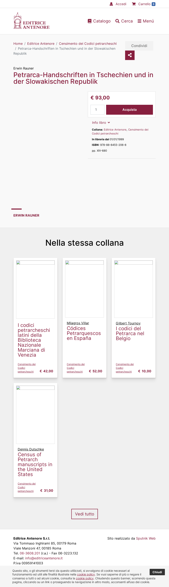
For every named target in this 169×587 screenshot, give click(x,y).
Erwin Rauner (23, 68)
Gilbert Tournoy (128, 323)
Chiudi (157, 572)
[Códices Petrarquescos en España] (84, 288)
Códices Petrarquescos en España (84, 333)
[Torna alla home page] (31, 27)
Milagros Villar (78, 323)
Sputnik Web (146, 538)
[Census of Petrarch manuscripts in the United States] (35, 414)
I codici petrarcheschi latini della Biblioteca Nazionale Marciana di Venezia (34, 340)
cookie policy (86, 574)
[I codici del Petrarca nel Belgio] (133, 289)
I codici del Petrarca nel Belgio (130, 333)
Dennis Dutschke (31, 449)
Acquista (129, 109)
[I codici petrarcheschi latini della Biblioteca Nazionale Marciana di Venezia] (35, 289)
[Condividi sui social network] (130, 55)
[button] (124, 21)
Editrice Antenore (115, 129)
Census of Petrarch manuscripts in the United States (35, 464)
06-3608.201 (30, 553)
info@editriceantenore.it (44, 558)
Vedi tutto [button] (84, 514)
